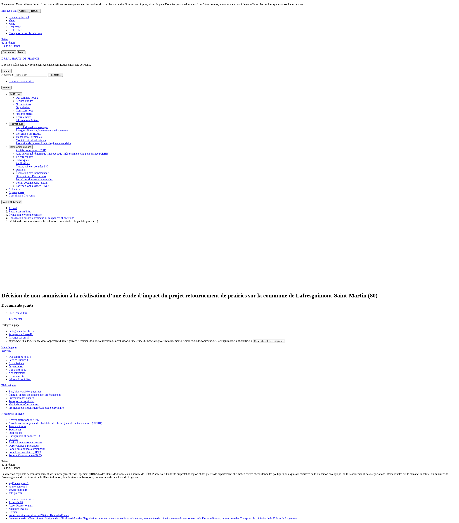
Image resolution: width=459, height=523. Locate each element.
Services (6, 350)
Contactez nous (24, 110)
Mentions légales (18, 508)
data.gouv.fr (15, 492)
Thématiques (16, 123)
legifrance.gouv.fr (19, 483)
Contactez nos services (21, 81)
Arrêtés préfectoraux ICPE (31, 150)
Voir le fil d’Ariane (12, 202)
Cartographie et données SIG (32, 166)
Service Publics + (26, 100)
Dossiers (20, 169)
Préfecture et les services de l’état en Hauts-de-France (39, 515)
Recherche (15, 26)
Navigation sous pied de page (25, 33)
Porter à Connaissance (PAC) (32, 185)
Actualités (14, 189)
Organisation (23, 107)
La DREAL (15, 94)
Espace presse (16, 192)
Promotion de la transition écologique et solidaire (43, 143)
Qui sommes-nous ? (27, 97)
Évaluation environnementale (32, 172)
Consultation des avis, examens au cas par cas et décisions (41, 217)
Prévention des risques (28, 133)
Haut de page (8, 347)
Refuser (35, 11)
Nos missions (23, 104)
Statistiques (22, 160)
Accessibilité (16, 502)
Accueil (13, 208)
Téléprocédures (24, 156)
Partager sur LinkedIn (21, 334)
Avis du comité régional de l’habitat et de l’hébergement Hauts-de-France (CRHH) (62, 153)
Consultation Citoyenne (22, 195)
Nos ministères (24, 113)
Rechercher (15, 30)
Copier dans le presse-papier (269, 341)
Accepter (23, 11)
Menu (12, 20)
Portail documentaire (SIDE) (32, 182)
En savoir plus (9, 10)
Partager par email (19, 337)
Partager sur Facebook (21, 331)
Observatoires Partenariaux (31, 176)
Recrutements (23, 117)
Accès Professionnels (21, 505)
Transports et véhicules (29, 136)
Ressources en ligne (20, 147)
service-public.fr (18, 489)
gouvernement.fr (18, 486)
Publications (23, 163)
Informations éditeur (27, 120)
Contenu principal (19, 17)
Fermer (6, 71)
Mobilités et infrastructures (31, 140)
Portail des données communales (34, 179)
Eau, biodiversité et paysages (32, 127)
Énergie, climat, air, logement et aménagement (42, 130)
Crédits (13, 511)
